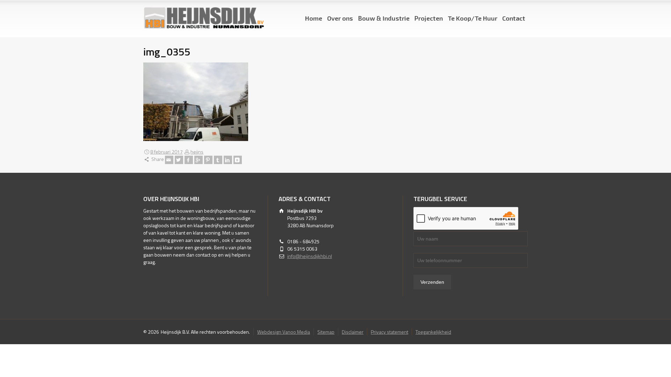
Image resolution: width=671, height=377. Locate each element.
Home (313, 18)
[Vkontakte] (237, 160)
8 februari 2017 (166, 151)
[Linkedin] (228, 160)
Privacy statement (389, 331)
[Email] (169, 160)
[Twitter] (179, 160)
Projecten (428, 18)
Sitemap (325, 331)
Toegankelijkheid (433, 331)
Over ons (340, 18)
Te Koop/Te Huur (472, 18)
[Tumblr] (218, 160)
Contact (513, 18)
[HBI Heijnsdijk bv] (203, 18)
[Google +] (198, 160)
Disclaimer (352, 331)
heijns (196, 151)
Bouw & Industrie (384, 18)
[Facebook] (189, 160)
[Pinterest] (208, 160)
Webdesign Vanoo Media (283, 331)
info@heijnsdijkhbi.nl (309, 256)
